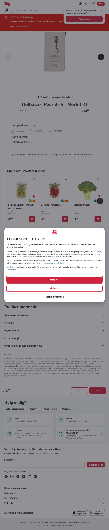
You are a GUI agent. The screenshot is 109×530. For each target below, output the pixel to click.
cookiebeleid (60, 263)
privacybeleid (48, 263)
